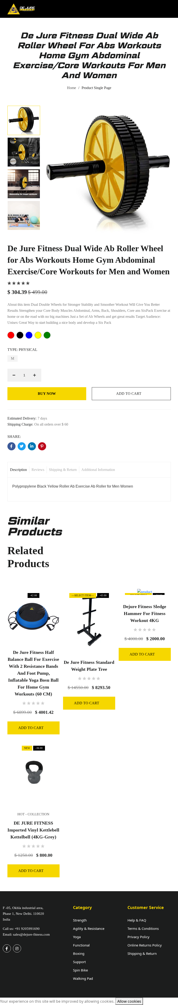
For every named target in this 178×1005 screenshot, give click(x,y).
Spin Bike (80, 970)
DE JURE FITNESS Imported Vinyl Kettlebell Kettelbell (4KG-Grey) (33, 829)
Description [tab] (18, 470)
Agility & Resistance (88, 928)
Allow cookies (129, 1001)
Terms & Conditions (143, 928)
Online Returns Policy (144, 945)
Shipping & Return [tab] (63, 470)
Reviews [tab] (38, 470)
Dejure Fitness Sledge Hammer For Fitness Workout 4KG (144, 613)
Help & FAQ (136, 920)
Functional (81, 945)
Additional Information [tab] (98, 470)
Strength (80, 920)
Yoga (77, 936)
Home (71, 88)
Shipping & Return (142, 953)
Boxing (78, 953)
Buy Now (47, 394)
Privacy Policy (138, 936)
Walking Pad (83, 978)
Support (79, 961)
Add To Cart (128, 394)
